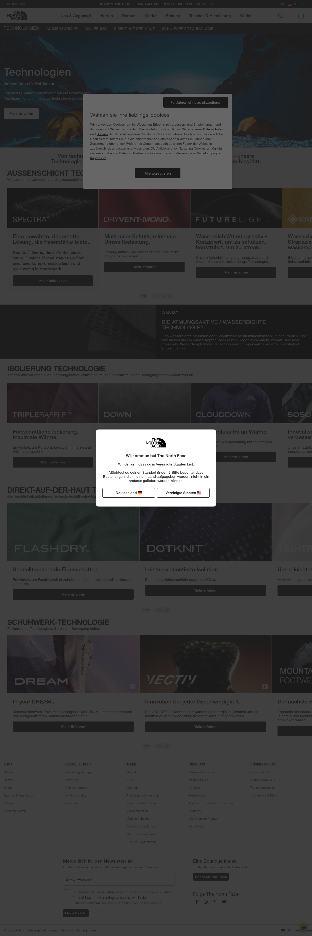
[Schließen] (207, 437)
